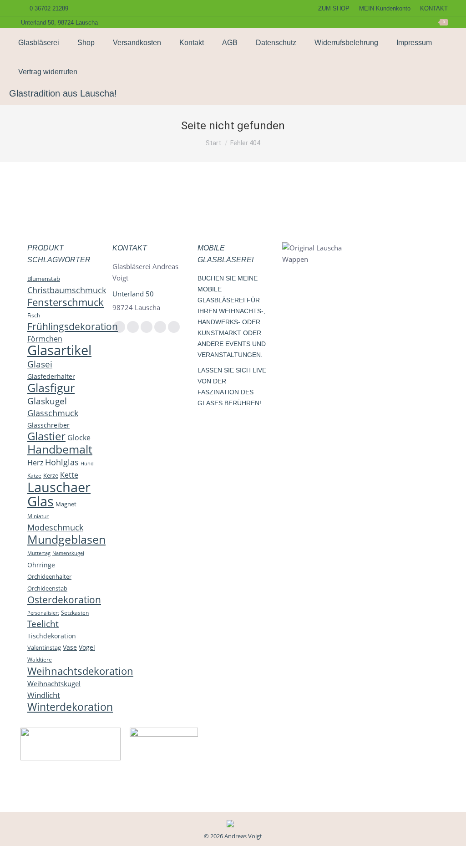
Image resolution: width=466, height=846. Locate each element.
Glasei (39, 364)
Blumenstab (43, 279)
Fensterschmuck (65, 302)
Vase (70, 647)
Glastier (46, 436)
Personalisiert (43, 612)
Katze (34, 475)
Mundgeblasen (66, 539)
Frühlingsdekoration (72, 326)
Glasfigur (51, 387)
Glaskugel (47, 401)
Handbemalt (59, 449)
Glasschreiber (48, 425)
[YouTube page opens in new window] (379, 22)
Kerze (50, 475)
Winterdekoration (70, 706)
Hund (87, 463)
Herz (35, 463)
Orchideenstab (47, 588)
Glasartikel (59, 350)
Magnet (66, 504)
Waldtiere (39, 659)
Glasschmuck (52, 413)
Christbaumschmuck (66, 290)
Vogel (87, 647)
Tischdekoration (51, 636)
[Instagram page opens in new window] (364, 22)
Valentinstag (44, 647)
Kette (69, 474)
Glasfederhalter (51, 376)
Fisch (33, 315)
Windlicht (43, 694)
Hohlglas (62, 462)
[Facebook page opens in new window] (350, 22)
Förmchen (44, 339)
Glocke (79, 438)
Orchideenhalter (49, 576)
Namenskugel (68, 553)
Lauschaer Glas (59, 494)
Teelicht (43, 624)
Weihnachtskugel (54, 683)
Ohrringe (41, 565)
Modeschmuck (55, 527)
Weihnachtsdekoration (80, 671)
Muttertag (39, 553)
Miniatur (38, 516)
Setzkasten (75, 612)
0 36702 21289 (49, 8)
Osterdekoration (64, 599)
